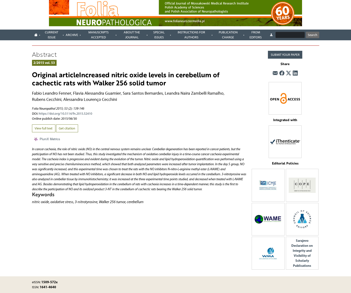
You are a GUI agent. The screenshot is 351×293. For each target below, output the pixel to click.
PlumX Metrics (50, 139)
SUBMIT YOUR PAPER (285, 55)
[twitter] (288, 73)
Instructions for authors (191, 34)
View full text (44, 128)
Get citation (67, 128)
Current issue (51, 34)
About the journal (132, 34)
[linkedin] (295, 73)
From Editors (256, 34)
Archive (72, 35)
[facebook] (281, 73)
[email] (275, 73)
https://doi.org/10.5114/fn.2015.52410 (65, 114)
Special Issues (159, 34)
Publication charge (228, 34)
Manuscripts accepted (98, 34)
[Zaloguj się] (271, 35)
